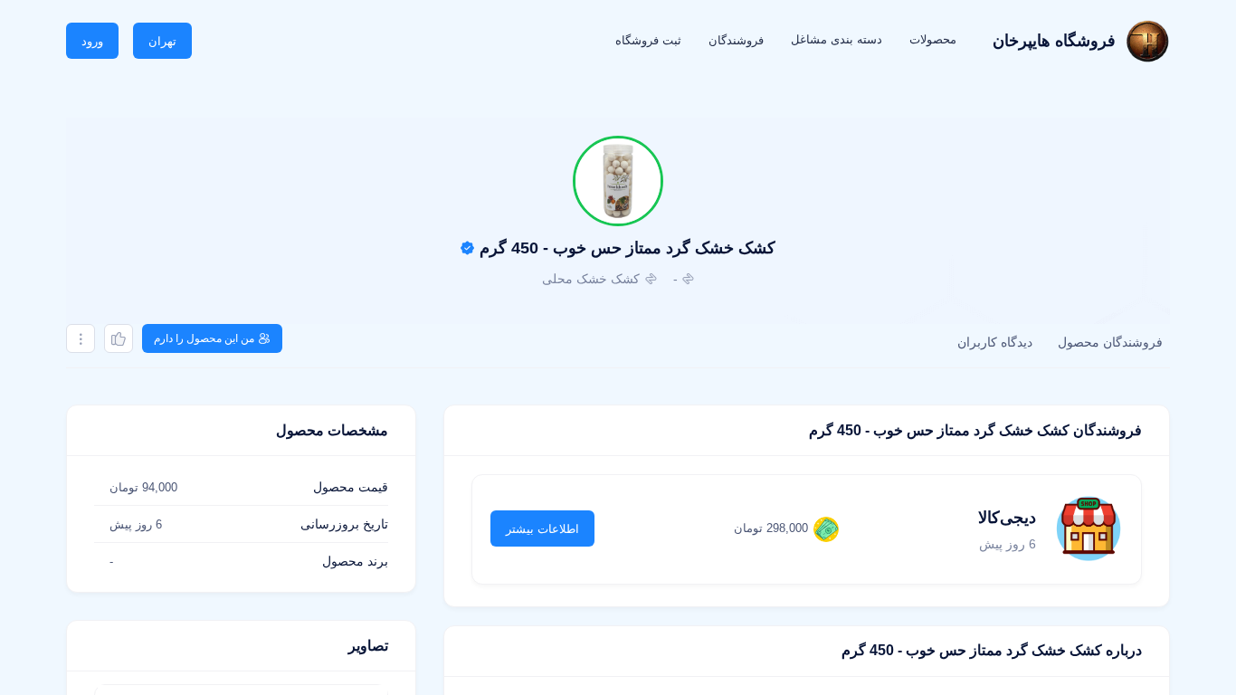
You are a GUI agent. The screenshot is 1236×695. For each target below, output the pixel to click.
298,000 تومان (771, 528)
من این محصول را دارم (204, 338)
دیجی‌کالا (1007, 518)
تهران (162, 41)
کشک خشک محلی (591, 278)
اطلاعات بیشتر (542, 529)
